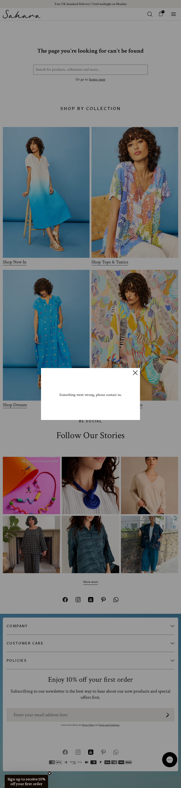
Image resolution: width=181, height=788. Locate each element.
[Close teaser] (49, 773)
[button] (26, 781)
